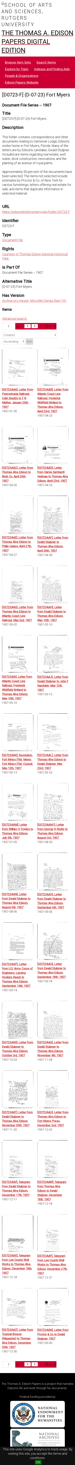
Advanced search (14, 318)
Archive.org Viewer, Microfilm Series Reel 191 (34, 301)
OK (38, 1462)
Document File (12, 240)
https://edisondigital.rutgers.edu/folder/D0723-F (36, 212)
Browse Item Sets (18, 62)
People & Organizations (21, 76)
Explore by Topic (17, 69)
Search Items (46, 62)
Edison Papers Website (21, 82)
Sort (29, 341)
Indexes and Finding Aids (52, 69)
